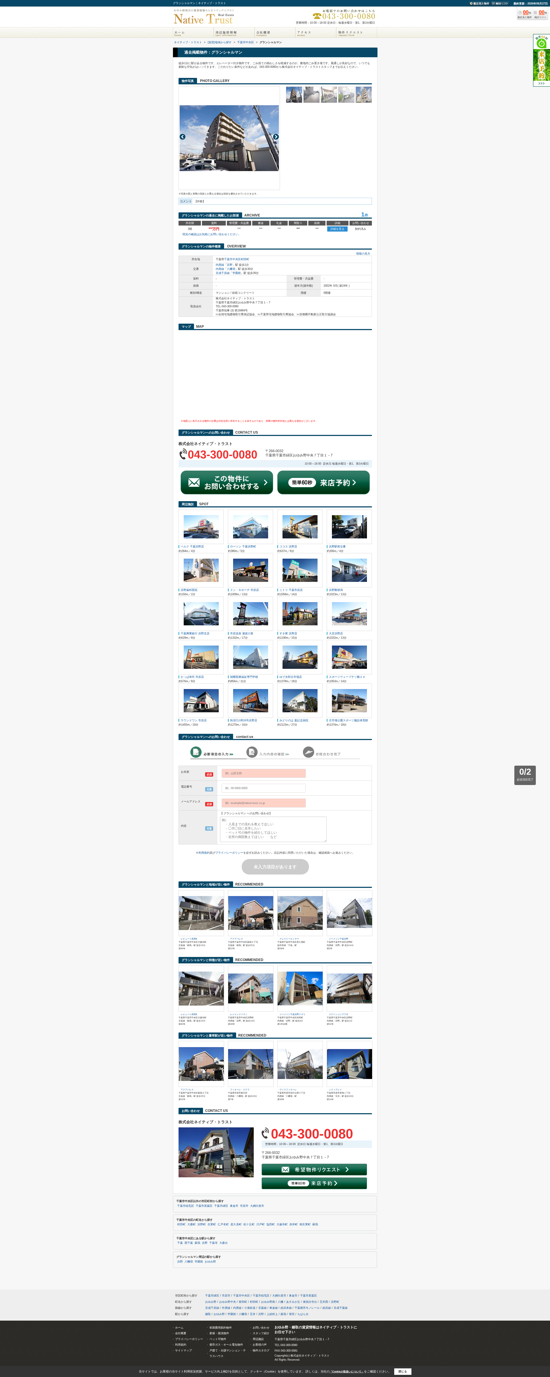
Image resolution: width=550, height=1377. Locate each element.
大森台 (223, 1242)
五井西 (324, 1301)
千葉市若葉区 (204, 1205)
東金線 (273, 1307)
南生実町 (305, 1224)
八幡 (280, 1301)
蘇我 (315, 1224)
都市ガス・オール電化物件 (226, 1344)
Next (276, 137)
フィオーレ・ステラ (239, 1089)
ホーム (179, 1327)
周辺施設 (258, 1339)
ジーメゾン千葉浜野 (338, 939)
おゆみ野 (210, 1261)
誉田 (292, 1314)
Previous (182, 137)
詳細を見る (337, 228)
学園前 (236, 273)
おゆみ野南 (268, 1301)
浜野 (229, 264)
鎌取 (208, 1314)
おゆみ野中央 (227, 1301)
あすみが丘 (293, 1301)
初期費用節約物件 (220, 1327)
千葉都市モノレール (307, 1307)
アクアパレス (236, 939)
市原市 (244, 1205)
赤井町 (293, 1224)
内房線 (220, 264)
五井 (252, 1314)
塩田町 (270, 1224)
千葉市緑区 (221, 1205)
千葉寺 (213, 1242)
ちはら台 (303, 1314)
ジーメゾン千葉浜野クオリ (292, 1014)
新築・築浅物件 (219, 1333)
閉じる (403, 1371)
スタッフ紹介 (261, 1333)
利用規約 (204, 852)
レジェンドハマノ (238, 1014)
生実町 (212, 1224)
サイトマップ (183, 1350)
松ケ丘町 (249, 1224)
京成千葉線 (341, 1307)
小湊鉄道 (249, 1307)
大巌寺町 (282, 1224)
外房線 (226, 1307)
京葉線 (262, 1307)
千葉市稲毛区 (185, 1205)
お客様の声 (260, 1344)
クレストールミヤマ (289, 939)
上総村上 (272, 1314)
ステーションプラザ (338, 1014)
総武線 (326, 1307)
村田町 (245, 259)
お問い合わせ (261, 1327)
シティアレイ (335, 1089)
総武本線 (286, 1307)
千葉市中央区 (232, 259)
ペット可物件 (217, 1339)
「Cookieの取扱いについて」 (347, 1371)
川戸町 (260, 1224)
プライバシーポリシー (229, 852)
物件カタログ (261, 1350)
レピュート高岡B (189, 939)
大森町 (191, 1224)
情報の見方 (363, 253)
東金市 (234, 1205)
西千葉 (189, 1242)
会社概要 (180, 1333)
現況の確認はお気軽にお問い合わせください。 (211, 234)
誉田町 (243, 1301)
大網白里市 (257, 1205)
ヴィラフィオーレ (288, 1089)
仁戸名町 (223, 1224)
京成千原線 (223, 273)
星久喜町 (236, 1224)
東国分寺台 (310, 1301)
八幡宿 (231, 268)
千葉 (180, 1242)
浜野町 (201, 1224)
